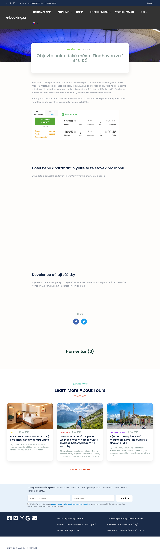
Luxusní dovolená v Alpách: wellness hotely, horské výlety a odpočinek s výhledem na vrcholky (79, 441)
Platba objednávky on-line (70, 518)
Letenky (79, 12)
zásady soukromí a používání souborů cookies (71, 504)
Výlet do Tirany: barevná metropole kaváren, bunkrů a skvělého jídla (128, 440)
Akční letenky (74, 49)
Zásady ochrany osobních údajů (122, 524)
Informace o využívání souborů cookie (125, 530)
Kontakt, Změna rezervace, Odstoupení (76, 524)
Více (143, 12)
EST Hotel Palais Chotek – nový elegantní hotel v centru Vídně (29, 438)
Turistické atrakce (124, 12)
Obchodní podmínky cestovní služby (125, 518)
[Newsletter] (34, 518)
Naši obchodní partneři (68, 530)
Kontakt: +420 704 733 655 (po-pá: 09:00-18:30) (38, 3)
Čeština (150, 3)
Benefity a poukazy (42, 12)
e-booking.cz (31, 548)
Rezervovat (64, 12)
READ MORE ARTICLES (80, 469)
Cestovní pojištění (99, 12)
